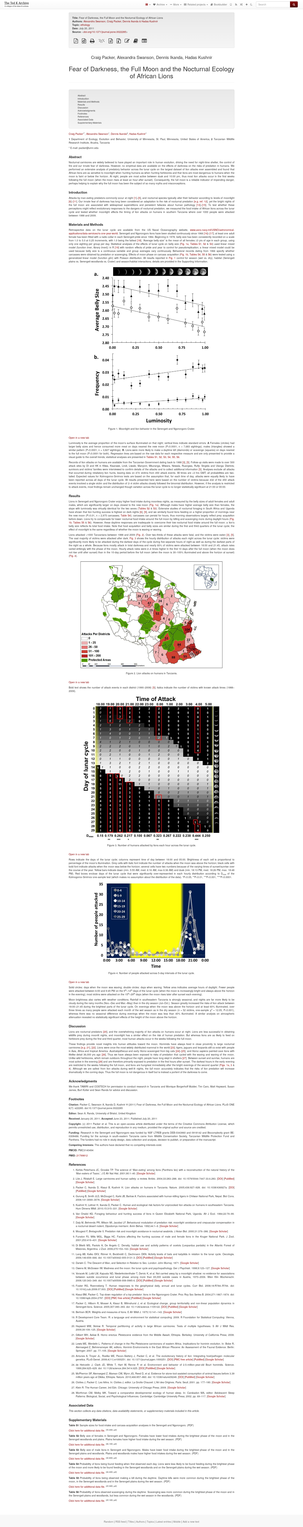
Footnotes (82, 113)
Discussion (83, 107)
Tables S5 (78, 522)
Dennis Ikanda (119, 134)
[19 (116, 247)
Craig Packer (114, 21)
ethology (85, 25)
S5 (203, 254)
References (83, 116)
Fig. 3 (133, 538)
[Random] (241, 4)
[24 (177, 1051)
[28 (100, 1061)
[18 (139, 240)
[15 (204, 205)
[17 (211, 233)
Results (81, 104)
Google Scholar (145, 1173)
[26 (103, 1054)
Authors (140, 1521)
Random (108, 1521)
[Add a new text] (246, 4)
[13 (198, 205)
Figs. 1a (224, 1065)
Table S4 (126, 515)
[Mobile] (230, 4)
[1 (135, 198)
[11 (74, 201)
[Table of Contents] (148, 4)
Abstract (81, 95)
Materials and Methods (88, 101)
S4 (169, 457)
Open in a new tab (79, 437)
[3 (183, 462)
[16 (205, 233)
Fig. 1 (172, 258)
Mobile (177, 1521)
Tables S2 (144, 508)
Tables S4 (195, 254)
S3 (211, 244)
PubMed (229, 1178)
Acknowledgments (86, 110)
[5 (139, 198)
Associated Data (85, 119)
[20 (105, 1031)
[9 (145, 512)
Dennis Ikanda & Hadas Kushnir (140, 21)
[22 (93, 1047)
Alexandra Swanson (94, 21)
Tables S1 (195, 244)
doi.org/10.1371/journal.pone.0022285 (105, 32)
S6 (209, 254)
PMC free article (121, 1298)
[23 (172, 1047)
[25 (183, 1051)
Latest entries (163, 1521)
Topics (150, 1521)
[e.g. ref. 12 (200, 201)
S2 (204, 244)
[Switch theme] (251, 4)
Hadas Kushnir (137, 134)
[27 (184, 1058)
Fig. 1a (184, 244)
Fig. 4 (73, 556)
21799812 (82, 1155)
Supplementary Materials (90, 122)
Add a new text (191, 1521)
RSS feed (120, 1521)
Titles (131, 1521)
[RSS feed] (236, 4)
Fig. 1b (184, 254)
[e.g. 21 (85, 1047)
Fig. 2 (140, 534)
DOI (220, 1178)
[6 (70, 201)
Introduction (83, 98)
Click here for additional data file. (87, 1430)
